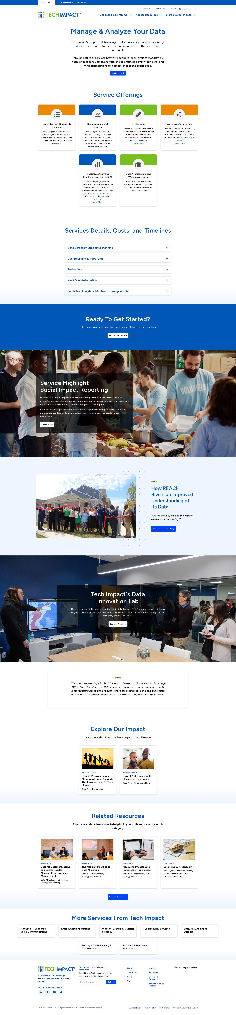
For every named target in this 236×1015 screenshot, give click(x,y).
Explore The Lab (118, 624)
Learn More (138, 143)
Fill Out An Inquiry (118, 335)
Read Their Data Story (163, 529)
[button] (118, 248)
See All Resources (118, 897)
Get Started (118, 73)
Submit (111, 982)
